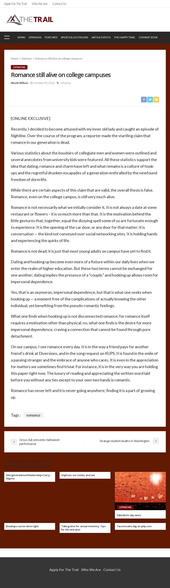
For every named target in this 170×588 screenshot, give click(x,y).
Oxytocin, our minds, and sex (78, 475)
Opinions (35, 37)
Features (51, 37)
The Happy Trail (124, 37)
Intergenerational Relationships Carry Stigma (28, 477)
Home (14, 58)
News (21, 37)
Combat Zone (148, 37)
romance (65, 83)
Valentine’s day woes (129, 515)
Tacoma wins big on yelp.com (134, 526)
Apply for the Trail (15, 4)
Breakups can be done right (22, 526)
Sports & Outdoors (74, 37)
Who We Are (39, 4)
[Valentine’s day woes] (140, 491)
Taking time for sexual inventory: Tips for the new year (83, 528)
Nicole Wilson (19, 83)
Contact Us (59, 4)
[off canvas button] (7, 37)
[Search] (162, 37)
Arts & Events (101, 37)
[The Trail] (29, 19)
